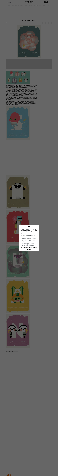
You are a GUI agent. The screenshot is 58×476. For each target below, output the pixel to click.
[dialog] (29, 238)
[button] (29, 237)
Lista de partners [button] (23, 241)
